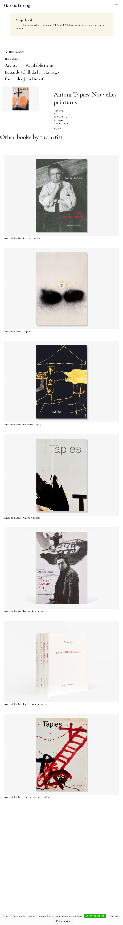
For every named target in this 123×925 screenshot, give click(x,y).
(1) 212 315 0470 (104, 887)
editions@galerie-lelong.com (43, 890)
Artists (11, 65)
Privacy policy (63, 921)
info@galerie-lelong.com (15, 890)
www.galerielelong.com (103, 893)
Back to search (16, 51)
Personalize (115, 916)
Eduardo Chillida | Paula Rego (32, 72)
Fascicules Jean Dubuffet (26, 79)
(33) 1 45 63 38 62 (43, 887)
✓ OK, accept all (95, 916)
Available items (39, 65)
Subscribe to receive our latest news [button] (59, 830)
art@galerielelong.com (103, 890)
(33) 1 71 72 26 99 (77, 890)
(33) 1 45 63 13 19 (16, 887)
